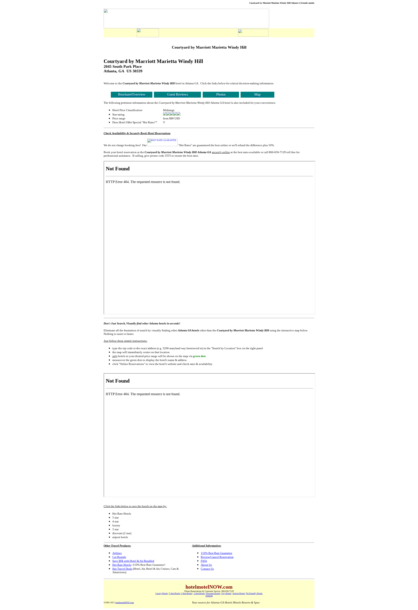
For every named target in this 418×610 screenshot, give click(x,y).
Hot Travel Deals (122, 568)
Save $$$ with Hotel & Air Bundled (133, 561)
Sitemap (209, 596)
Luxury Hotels (161, 593)
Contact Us (207, 568)
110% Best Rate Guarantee (216, 553)
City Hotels (226, 593)
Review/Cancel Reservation (217, 557)
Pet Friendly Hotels (254, 593)
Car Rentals (119, 557)
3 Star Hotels (199, 593)
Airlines (117, 553)
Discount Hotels (213, 593)
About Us (206, 564)
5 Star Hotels (174, 593)
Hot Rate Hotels (121, 564)
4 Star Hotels (186, 593)
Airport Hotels (239, 593)
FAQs (204, 561)
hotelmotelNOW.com (124, 602)
